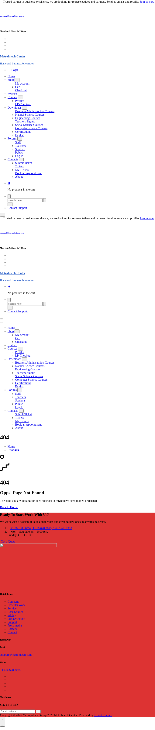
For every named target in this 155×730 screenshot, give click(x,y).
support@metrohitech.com (12, 16)
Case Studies (15, 611)
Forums (12, 138)
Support (12, 622)
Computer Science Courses (31, 128)
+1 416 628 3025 (10, 669)
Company (13, 601)
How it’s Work (16, 605)
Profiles (19, 100)
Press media (15, 625)
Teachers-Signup (25, 121)
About (19, 176)
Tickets (19, 166)
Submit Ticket (23, 163)
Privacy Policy (16, 618)
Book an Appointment (28, 173)
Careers (12, 628)
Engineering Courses (27, 118)
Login (14, 69)
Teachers (20, 145)
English (19, 135)
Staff (18, 142)
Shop (11, 79)
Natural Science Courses (29, 114)
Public (19, 152)
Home (11, 76)
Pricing (12, 615)
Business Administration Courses (34, 111)
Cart (17, 87)
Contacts (13, 159)
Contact (12, 632)
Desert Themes (103, 715)
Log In (19, 156)
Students (20, 149)
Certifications (23, 131)
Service (12, 608)
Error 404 (13, 450)
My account (22, 83)
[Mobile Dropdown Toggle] (17, 80)
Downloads (14, 107)
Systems (12, 93)
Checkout (21, 90)
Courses (12, 97)
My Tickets (22, 169)
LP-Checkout (23, 104)
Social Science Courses (29, 124)
